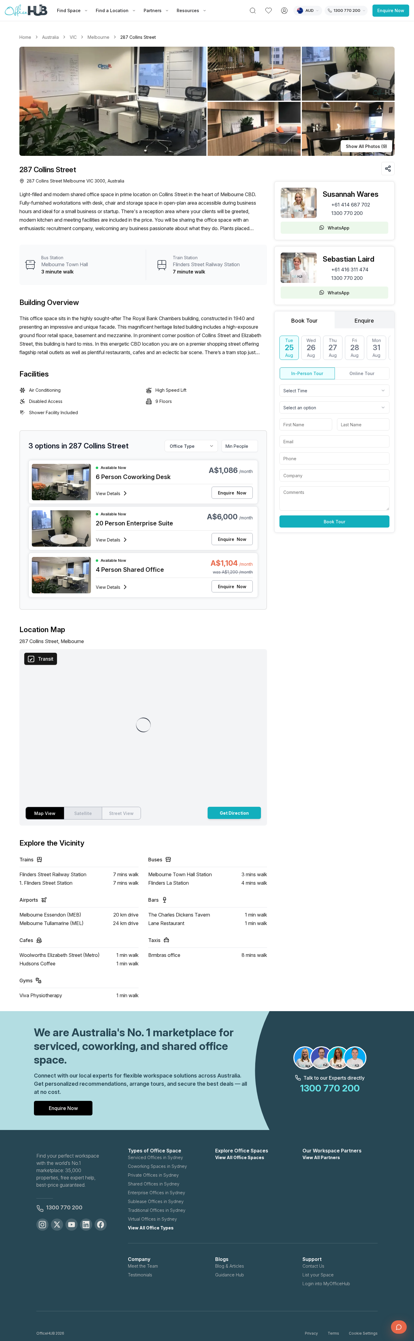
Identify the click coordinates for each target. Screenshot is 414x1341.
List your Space (318, 1274)
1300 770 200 (347, 213)
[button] (207, 101)
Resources (188, 10)
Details (108, 493)
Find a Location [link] (112, 10)
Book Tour (334, 521)
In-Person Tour (307, 373)
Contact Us (313, 1266)
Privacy (311, 1333)
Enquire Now (390, 10)
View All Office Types (151, 1227)
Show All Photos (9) (366, 146)
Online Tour (361, 373)
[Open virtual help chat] (399, 1327)
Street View (121, 813)
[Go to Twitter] (57, 1225)
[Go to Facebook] (101, 1225)
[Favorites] (268, 11)
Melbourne (98, 37)
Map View (44, 813)
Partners (153, 10)
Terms (333, 1333)
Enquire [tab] (364, 320)
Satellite (83, 813)
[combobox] (334, 390)
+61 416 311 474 (350, 270)
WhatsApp (338, 227)
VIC (73, 37)
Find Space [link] (69, 10)
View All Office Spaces (239, 1157)
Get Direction (234, 813)
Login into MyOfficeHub (326, 1283)
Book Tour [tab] (304, 320)
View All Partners (321, 1157)
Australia (50, 37)
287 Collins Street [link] (138, 37)
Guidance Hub (229, 1274)
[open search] (252, 11)
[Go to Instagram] (42, 1225)
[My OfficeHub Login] (284, 11)
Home (25, 37)
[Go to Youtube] (71, 1225)
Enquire (232, 492)
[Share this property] (388, 168)
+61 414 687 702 (350, 205)
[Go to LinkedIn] (86, 1225)
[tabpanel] (334, 431)
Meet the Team (143, 1266)
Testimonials (140, 1274)
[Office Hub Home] (26, 11)
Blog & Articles (229, 1266)
